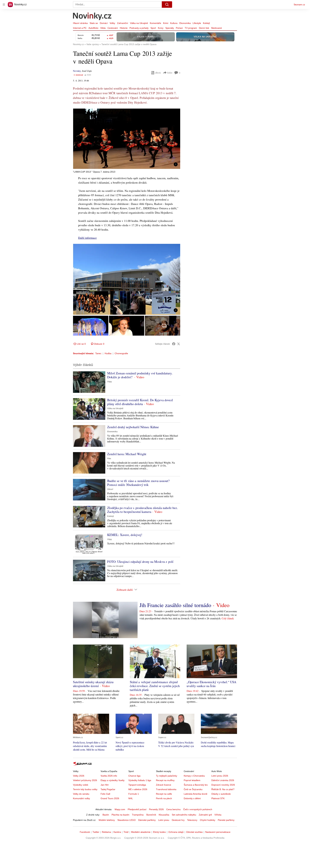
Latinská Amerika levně (195, 794)
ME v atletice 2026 (137, 789)
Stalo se (94, 23)
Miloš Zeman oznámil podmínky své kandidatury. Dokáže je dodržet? (139, 375)
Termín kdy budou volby (85, 789)
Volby (112, 23)
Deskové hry (178, 820)
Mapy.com (120, 809)
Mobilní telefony (107, 820)
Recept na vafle (164, 794)
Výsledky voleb (80, 785)
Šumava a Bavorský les (196, 785)
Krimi (165, 23)
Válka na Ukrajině (139, 23)
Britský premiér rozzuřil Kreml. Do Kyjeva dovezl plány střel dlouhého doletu (140, 402)
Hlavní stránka (80, 23)
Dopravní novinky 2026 (223, 785)
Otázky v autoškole (221, 794)
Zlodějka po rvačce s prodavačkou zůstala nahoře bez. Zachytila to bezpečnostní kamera (142, 510)
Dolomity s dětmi (192, 798)
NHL (130, 798)
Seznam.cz (299, 4)
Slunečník (151, 814)
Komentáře (155, 23)
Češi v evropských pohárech (197, 809)
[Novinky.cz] (92, 16)
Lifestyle (197, 23)
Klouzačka (164, 814)
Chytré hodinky (207, 820)
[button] (126, 139)
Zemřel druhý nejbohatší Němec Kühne (133, 427)
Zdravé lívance (163, 785)
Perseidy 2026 (156, 809)
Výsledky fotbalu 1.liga (139, 780)
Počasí (179, 28)
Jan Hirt (104, 785)
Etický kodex (159, 832)
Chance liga (134, 775)
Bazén (106, 814)
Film (109, 458)
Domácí (104, 23)
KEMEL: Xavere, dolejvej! (124, 535)
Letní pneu (163, 820)
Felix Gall (105, 794)
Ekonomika (185, 23)
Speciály (169, 28)
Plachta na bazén (120, 814)
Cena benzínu (173, 809)
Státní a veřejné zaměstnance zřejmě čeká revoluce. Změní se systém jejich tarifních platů (155, 686)
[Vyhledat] (167, 4)
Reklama (106, 832)
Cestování (113, 28)
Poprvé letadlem (192, 780)
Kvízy (160, 28)
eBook (158, 72)
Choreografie (121, 353)
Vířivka (217, 814)
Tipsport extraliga (137, 785)
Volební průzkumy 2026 (85, 780)
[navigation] (3, 4)
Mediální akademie (140, 832)
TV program (191, 28)
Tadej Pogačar (108, 789)
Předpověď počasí (137, 809)
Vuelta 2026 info (109, 775)
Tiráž (126, 832)
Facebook (85, 832)
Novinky (77, 70)
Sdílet (169, 72)
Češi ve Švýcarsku (193, 789)
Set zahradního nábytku (184, 814)
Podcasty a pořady (139, 28)
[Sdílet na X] (178, 343)
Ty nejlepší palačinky (166, 775)
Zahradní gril (205, 814)
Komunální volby (81, 798)
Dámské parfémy (147, 820)
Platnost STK (218, 798)
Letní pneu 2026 (219, 775)
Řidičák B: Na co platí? (222, 789)
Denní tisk (204, 28)
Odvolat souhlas (194, 832)
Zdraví (110, 489)
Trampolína (138, 814)
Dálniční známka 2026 (222, 780)
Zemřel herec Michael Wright (126, 454)
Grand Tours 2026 (110, 798)
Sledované (216, 28)
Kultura (173, 23)
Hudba (108, 353)
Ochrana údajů (176, 832)
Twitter (96, 832)
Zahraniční (122, 23)
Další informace (87, 238)
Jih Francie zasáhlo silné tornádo (175, 605)
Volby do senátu (81, 794)
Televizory (192, 820)
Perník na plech (164, 798)
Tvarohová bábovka (166, 789)
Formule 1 (133, 794)
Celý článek (228, 618)
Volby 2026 (78, 775)
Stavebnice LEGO (126, 820)
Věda (103, 28)
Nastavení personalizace (217, 832)
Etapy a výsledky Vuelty (112, 780)
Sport (153, 28)
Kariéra (117, 832)
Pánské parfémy (226, 820)
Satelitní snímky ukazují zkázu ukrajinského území (93, 684)
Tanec (98, 353)
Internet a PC (80, 28)
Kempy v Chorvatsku (194, 775)
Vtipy (109, 382)
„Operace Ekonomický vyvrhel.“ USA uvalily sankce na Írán (211, 684)
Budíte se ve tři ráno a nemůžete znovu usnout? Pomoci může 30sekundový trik (138, 483)
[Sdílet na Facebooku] (173, 343)
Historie (124, 28)
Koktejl (206, 23)
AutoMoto (93, 28)
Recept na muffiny (165, 780)
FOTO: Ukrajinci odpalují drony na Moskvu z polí (140, 561)
